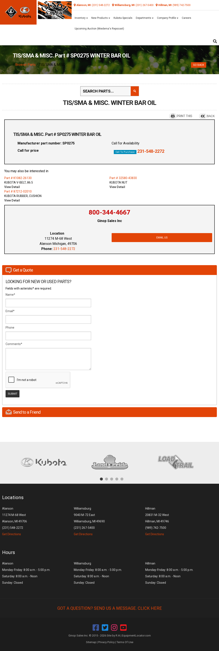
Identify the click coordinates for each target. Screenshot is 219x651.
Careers (186, 17)
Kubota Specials (123, 17)
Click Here (150, 608)
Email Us (161, 237)
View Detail (12, 187)
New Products (99, 17)
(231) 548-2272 (101, 5)
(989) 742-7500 (182, 5)
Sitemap (91, 642)
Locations (13, 497)
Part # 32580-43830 (123, 178)
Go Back (198, 64)
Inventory (80, 17)
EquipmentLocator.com (136, 635)
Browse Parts (25, 65)
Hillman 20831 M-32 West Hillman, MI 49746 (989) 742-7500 (157, 521)
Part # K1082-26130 (18, 178)
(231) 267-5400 (145, 5)
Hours (8, 552)
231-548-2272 (150, 151)
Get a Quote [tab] (23, 270)
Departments (144, 17)
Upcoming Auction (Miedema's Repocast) (99, 28)
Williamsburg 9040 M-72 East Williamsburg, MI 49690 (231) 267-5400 (89, 521)
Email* (10, 311)
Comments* (14, 344)
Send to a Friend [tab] (26, 412)
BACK (211, 116)
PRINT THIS (184, 116)
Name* (10, 294)
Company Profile (167, 17)
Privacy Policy (106, 642)
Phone (10, 327)
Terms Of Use (125, 642)
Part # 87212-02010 (18, 191)
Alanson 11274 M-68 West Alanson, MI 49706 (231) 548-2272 (14, 521)
